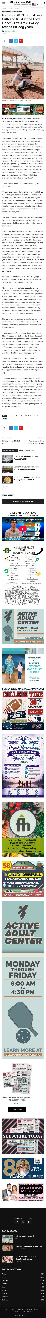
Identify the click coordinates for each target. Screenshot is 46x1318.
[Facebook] (11, 41)
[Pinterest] (21, 41)
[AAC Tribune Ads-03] (23, 627)
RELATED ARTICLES (10, 451)
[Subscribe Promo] (23, 1136)
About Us (30, 1311)
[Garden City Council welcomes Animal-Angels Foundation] (7, 469)
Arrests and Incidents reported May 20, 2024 (36, 442)
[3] (23, 666)
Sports (10, 8)
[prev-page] (3, 487)
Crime (4, 461)
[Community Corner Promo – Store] (23, 879)
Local (20, 11)
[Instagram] (23, 1222)
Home (4, 8)
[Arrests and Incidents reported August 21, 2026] (7, 459)
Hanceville (17, 8)
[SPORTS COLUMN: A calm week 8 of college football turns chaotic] (7, 1259)
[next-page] (7, 487)
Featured (11, 416)
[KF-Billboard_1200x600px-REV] (23, 1168)
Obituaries (28, 1309)
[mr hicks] (23, 1192)
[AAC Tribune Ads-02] (23, 979)
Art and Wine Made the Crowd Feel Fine (28, 1246)
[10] (23, 109)
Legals (23, 1311)
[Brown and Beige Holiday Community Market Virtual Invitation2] (23, 575)
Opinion (36, 1309)
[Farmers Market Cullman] (23, 829)
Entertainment (6, 482)
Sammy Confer (10, 31)
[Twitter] (16, 41)
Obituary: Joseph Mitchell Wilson (11, 442)
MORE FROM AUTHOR (26, 451)
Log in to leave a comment (23, 502)
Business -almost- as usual (24, 1236)
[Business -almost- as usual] (7, 1239)
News (16, 11)
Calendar (16, 1311)
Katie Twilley (28, 416)
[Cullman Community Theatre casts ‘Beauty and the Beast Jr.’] (7, 479)
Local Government (6, 471)
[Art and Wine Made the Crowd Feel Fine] (7, 1248)
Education (20, 1309)
